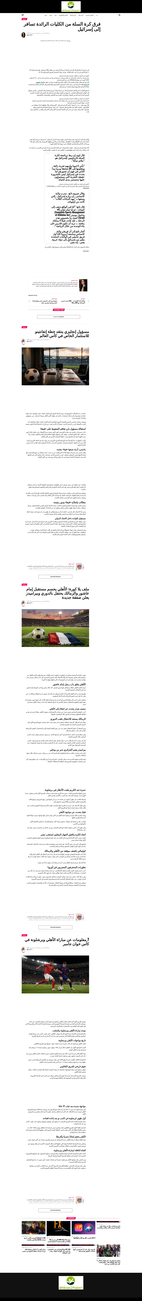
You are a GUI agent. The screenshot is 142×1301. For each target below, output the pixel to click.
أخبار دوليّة (80, 15)
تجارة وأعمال (73, 15)
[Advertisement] (58, 56)
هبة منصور (29, 34)
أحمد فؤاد (29, 341)
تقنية (55, 15)
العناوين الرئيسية (90, 15)
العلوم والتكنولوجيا (63, 15)
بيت (97, 15)
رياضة (50, 15)
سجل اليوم (85, 251)
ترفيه (45, 15)
